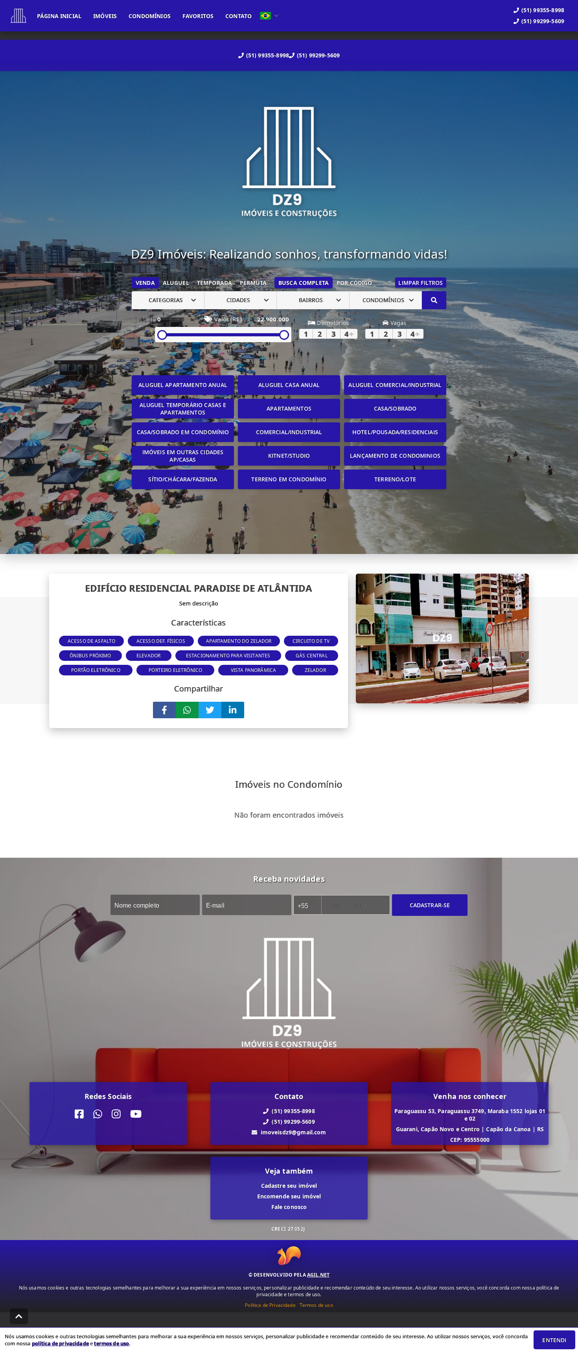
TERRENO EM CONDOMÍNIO (288, 479)
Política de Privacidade (270, 1305)
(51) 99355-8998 (267, 55)
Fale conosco (289, 1207)
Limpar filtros (420, 282)
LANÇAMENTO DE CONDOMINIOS (395, 455)
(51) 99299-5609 (318, 55)
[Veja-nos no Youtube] (136, 1114)
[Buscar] (434, 300)
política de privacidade (60, 1343)
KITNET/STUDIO (289, 455)
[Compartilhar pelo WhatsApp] (187, 710)
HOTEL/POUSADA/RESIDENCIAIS (395, 432)
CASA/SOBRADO (395, 408)
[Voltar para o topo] (19, 1316)
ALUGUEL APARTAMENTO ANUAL (182, 385)
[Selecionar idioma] (269, 15)
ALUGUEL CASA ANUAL (289, 385)
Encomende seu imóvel (289, 1196)
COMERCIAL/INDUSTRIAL (289, 432)
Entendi (554, 1340)
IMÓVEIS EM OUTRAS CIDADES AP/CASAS (183, 455)
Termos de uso (316, 1305)
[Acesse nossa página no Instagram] (116, 1114)
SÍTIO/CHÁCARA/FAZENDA (182, 479)
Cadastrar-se (430, 904)
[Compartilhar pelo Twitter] (210, 710)
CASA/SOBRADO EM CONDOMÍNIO (183, 432)
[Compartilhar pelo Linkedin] (232, 710)
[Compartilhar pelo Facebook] (164, 710)
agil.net (318, 1274)
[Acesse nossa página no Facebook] (79, 1114)
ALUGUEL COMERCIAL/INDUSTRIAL (395, 385)
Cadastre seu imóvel (289, 1185)
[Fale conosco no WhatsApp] (97, 1114)
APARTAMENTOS (289, 408)
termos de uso (111, 1343)
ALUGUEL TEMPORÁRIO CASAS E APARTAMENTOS (183, 408)
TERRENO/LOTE (395, 479)
